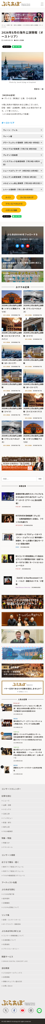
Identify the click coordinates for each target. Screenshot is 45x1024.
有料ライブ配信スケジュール (13, 871)
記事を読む (6, 796)
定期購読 (6, 903)
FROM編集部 (8, 831)
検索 (40, 479)
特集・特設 (6, 838)
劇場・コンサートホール (12, 920)
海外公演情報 (20, 40)
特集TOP (6, 843)
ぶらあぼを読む (8, 889)
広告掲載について (9, 940)
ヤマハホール (8, 847)
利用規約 (6, 944)
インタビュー (8, 818)
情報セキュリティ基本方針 (12, 981)
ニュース (6, 801)
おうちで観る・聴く (10, 862)
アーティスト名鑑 (9, 882)
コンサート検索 (8, 855)
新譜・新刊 (7, 822)
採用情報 (6, 977)
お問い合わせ (8, 986)
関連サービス (7, 956)
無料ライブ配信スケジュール (13, 867)
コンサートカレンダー (11, 788)
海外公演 (6, 827)
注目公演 (6, 814)
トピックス (7, 809)
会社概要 (5, 968)
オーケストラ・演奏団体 (12, 924)
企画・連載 (7, 805)
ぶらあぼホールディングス (12, 973)
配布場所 (6, 898)
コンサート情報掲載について (13, 935)
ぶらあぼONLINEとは (11, 931)
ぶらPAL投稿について (11, 907)
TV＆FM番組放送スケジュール (14, 875)
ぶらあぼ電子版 (8, 894)
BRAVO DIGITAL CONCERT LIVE (15, 961)
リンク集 (5, 915)
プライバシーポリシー (11, 949)
